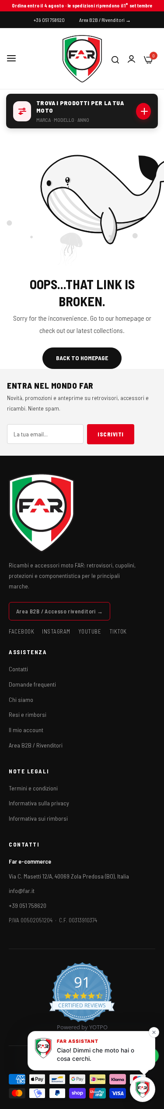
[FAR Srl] (82, 58)
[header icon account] (131, 59)
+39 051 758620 (27, 905)
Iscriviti (111, 434)
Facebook (21, 631)
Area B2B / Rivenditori (36, 745)
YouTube (89, 631)
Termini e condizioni (33, 788)
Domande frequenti (32, 684)
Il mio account (26, 729)
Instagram (56, 631)
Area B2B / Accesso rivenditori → (59, 611)
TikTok (118, 631)
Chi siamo (21, 699)
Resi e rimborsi (27, 714)
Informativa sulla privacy (39, 803)
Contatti (18, 669)
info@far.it (22, 890)
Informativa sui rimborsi (38, 818)
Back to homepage (82, 357)
